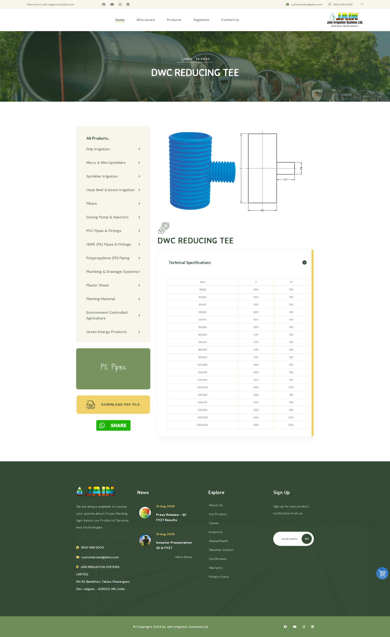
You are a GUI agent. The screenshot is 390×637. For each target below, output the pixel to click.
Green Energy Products (106, 331)
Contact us (230, 20)
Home (119, 20)
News (143, 492)
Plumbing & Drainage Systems (112, 271)
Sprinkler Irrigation (102, 176)
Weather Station (221, 550)
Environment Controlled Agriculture (106, 315)
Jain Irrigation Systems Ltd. (187, 627)
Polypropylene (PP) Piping (108, 258)
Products (174, 20)
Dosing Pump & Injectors (107, 217)
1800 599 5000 (343, 4)
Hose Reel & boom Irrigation (110, 189)
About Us (216, 505)
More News (184, 557)
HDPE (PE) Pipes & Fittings (108, 244)
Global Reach (218, 541)
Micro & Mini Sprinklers (106, 162)
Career (214, 523)
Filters (91, 203)
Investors (216, 532)
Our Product (218, 514)
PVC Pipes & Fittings (103, 230)
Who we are (145, 20)
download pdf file (120, 404)
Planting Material (100, 298)
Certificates (217, 559)
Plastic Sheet (97, 285)
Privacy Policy (219, 577)
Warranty (216, 568)
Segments (201, 20)
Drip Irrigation (98, 149)
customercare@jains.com (306, 4)
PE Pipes (202, 59)
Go (307, 538)
